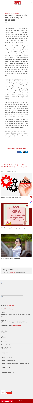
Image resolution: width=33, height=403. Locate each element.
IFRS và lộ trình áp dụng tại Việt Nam (11, 197)
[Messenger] (30, 201)
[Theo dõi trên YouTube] (5, 332)
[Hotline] (30, 197)
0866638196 (7, 401)
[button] (2, 3)
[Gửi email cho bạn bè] (24, 152)
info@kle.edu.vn (10, 309)
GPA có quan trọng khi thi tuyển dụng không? (13, 228)
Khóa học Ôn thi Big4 (8, 360)
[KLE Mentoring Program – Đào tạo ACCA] (17, 2)
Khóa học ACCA (7, 357)
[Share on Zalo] (21, 152)
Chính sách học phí (8, 372)
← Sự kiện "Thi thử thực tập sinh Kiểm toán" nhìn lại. (10, 166)
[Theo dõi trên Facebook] (2, 332)
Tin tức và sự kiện (13, 13)
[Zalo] (30, 206)
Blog (6, 13)
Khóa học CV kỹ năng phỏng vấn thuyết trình (15, 363)
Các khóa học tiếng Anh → (25, 166)
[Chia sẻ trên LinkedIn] (26, 152)
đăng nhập (12, 272)
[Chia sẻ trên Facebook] (18, 152)
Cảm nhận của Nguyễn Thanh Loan (10, 258)
